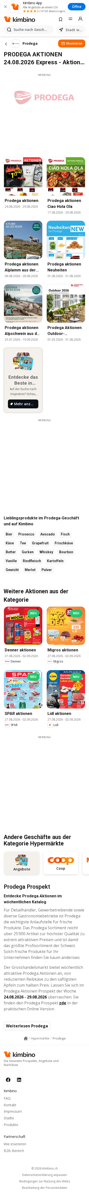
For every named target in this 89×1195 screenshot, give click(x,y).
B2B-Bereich (14, 1150)
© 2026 (44, 1168)
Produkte (11, 1124)
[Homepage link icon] (26, 1038)
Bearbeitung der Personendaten (44, 1188)
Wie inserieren (15, 1144)
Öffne (76, 6)
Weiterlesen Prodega (27, 1026)
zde (62, 1003)
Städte (9, 1118)
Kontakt (10, 1105)
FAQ (7, 1098)
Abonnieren (74, 43)
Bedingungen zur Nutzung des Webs (44, 1181)
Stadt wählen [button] (74, 29)
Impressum (13, 1111)
